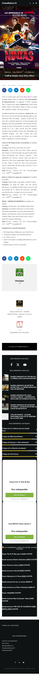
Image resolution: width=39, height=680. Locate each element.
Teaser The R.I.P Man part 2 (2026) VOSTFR (17, 554)
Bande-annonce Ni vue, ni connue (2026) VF (17, 582)
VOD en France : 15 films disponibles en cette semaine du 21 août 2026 (23, 416)
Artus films (27, 97)
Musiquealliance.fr (8, 645)
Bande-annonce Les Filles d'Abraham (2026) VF (18, 587)
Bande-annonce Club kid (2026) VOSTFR (16, 571)
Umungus (8, 72)
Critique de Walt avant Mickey (12, 436)
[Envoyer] (22, 90)
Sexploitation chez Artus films (19, 331)
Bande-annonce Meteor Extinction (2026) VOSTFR (19, 559)
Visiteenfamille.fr (7, 650)
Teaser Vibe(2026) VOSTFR (11, 593)
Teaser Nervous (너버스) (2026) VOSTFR (16, 565)
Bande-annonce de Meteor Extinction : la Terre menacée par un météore (23, 387)
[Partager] (4, 90)
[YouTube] (23, 662)
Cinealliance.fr (9, 3)
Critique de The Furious (10, 454)
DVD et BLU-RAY (18, 72)
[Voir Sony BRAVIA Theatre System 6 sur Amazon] (19, 512)
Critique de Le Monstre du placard (14, 448)
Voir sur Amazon (19, 495)
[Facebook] (15, 662)
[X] (19, 662)
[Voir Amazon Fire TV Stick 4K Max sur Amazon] (19, 470)
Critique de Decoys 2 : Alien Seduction (15, 442)
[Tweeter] (10, 90)
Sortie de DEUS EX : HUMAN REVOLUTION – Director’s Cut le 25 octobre (20, 313)
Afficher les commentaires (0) (18, 346)
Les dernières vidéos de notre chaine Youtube (20, 548)
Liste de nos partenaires (9, 641)
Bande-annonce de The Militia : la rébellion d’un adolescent (23, 377)
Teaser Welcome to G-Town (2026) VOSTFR (17, 576)
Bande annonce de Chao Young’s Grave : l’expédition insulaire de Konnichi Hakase (23, 397)
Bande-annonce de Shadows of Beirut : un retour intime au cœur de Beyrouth (23, 406)
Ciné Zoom (5, 643)
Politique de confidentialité (10, 625)
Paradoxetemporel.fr (8, 648)
